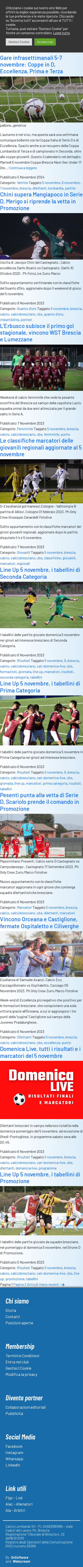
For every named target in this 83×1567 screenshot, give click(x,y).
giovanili (68, 558)
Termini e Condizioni (22, 1355)
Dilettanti (24, 1037)
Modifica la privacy (21, 1374)
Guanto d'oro (26, 308)
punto (65, 434)
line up (38, 671)
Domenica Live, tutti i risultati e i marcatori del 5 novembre (40, 1052)
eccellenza (52, 1042)
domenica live (26, 1168)
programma (47, 1168)
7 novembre (9, 188)
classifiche (52, 558)
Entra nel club (17, 1361)
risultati (67, 671)
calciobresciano (23, 314)
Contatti (13, 1316)
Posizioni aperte (19, 1322)
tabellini (36, 677)
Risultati (23, 660)
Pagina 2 (19, 1284)
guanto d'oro (53, 314)
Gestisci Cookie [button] (19, 42)
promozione (15, 1278)
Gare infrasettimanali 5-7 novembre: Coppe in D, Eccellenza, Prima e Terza (31, 64)
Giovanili (23, 552)
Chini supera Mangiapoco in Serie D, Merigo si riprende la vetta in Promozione (41, 201)
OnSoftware (19, 1557)
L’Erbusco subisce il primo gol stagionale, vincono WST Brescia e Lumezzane (40, 332)
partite (70, 188)
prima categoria (55, 783)
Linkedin (13, 1465)
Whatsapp (14, 1458)
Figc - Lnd (14, 1497)
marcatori (7, 563)
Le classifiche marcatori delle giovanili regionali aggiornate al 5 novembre (41, 447)
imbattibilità (9, 319)
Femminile (25, 428)
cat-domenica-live (51, 666)
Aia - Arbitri (15, 1510)
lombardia (55, 188)
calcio (4, 314)
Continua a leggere (23, 167)
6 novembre (71, 182)
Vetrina (22, 182)
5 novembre (51, 182)
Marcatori (24, 907)
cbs (39, 314)
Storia (11, 1310)
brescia (25, 188)
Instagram (14, 1452)
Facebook (14, 1446)
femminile (51, 434)
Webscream (21, 1561)
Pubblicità (14, 1413)
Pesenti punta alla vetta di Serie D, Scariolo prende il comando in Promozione (39, 802)
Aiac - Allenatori (19, 1504)
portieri (26, 319)
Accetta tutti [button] (45, 42)
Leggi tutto (61, 33)
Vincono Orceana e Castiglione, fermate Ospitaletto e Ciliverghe (39, 922)
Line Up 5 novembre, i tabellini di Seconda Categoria (40, 573)
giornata (24, 671)
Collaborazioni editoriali (26, 1407)
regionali (23, 563)
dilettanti (40, 188)
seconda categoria (14, 677)
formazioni (8, 671)
